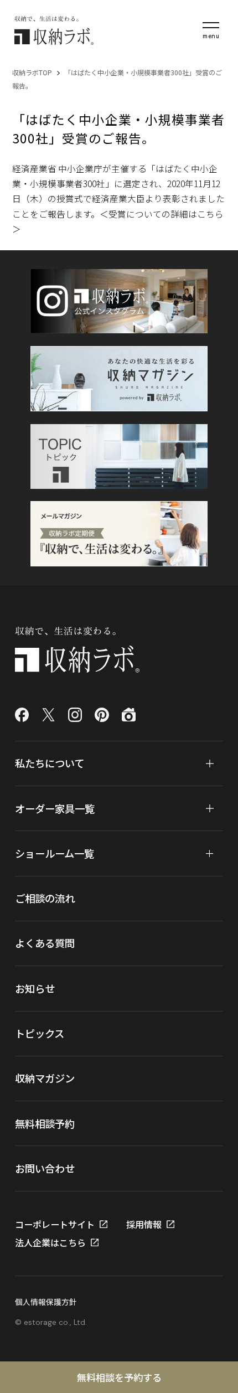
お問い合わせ (45, 1168)
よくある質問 (45, 943)
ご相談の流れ (45, 898)
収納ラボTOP (32, 72)
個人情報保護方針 (46, 1301)
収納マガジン (45, 1078)
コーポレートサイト (55, 1224)
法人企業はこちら (50, 1242)
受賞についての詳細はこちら (166, 214)
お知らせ (35, 988)
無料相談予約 (45, 1123)
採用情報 (144, 1224)
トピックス (39, 1033)
